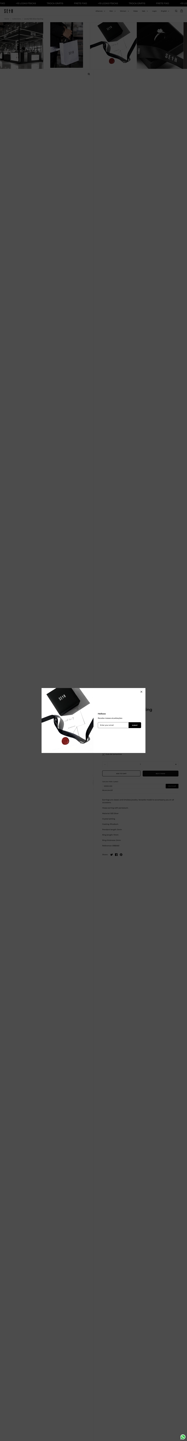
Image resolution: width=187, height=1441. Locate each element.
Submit (135, 725)
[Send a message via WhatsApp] (183, 1437)
